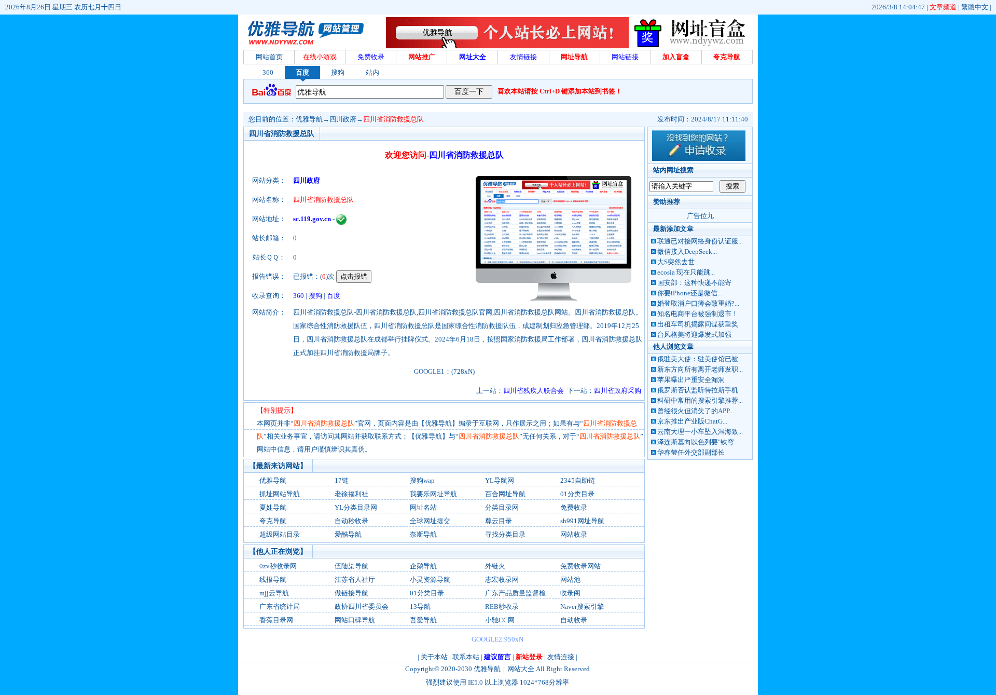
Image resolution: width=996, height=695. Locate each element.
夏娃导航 (272, 507)
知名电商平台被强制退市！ (697, 314)
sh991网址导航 (582, 521)
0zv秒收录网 (278, 566)
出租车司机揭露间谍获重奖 (697, 324)
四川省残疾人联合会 (533, 390)
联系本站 (465, 657)
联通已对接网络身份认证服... (700, 241)
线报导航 (272, 579)
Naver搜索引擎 (582, 606)
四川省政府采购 (617, 390)
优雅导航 (309, 119)
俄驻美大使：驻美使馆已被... (700, 359)
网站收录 (573, 534)
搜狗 (337, 72)
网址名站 (423, 507)
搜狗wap (422, 480)
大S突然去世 (676, 262)
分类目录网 (502, 507)
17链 (342, 480)
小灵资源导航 (430, 579)
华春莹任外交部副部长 (691, 452)
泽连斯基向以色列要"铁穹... (698, 442)
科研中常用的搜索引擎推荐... (700, 400)
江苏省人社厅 (355, 579)
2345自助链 (577, 480)
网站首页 (269, 57)
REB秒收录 (502, 606)
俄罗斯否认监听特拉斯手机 (697, 390)
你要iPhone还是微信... (689, 293)
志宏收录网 (502, 579)
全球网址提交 (430, 521)
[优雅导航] (692, 46)
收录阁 (570, 593)
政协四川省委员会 (362, 606)
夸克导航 (272, 521)
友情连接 (560, 657)
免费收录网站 (580, 566)
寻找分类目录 (505, 534)
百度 (302, 72)
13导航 (420, 606)
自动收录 (573, 620)
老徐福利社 (351, 494)
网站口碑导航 (355, 620)
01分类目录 (577, 494)
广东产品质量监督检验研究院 (529, 593)
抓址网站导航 (279, 494)
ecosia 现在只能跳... (686, 272)
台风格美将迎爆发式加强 (694, 334)
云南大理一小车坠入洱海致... (700, 431)
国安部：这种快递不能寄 (694, 283)
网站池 (570, 579)
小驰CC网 (500, 620)
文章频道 (943, 7)
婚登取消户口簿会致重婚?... (698, 303)
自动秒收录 (351, 521)
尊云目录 (498, 521)
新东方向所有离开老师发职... (700, 369)
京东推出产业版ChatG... (692, 421)
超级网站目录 (279, 534)
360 (267, 72)
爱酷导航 (348, 534)
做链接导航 (351, 593)
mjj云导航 (274, 593)
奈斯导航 (423, 534)
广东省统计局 (279, 606)
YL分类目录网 (356, 507)
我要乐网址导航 (433, 494)
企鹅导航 (423, 566)
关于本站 (434, 657)
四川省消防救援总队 (393, 119)
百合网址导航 (505, 494)
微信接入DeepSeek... (687, 251)
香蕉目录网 (276, 620)
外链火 (495, 566)
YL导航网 (499, 480)
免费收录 (573, 507)
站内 (372, 72)
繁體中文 (974, 7)
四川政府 (342, 119)
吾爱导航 (423, 620)
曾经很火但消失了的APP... (695, 411)
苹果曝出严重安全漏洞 (691, 380)
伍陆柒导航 (351, 566)
